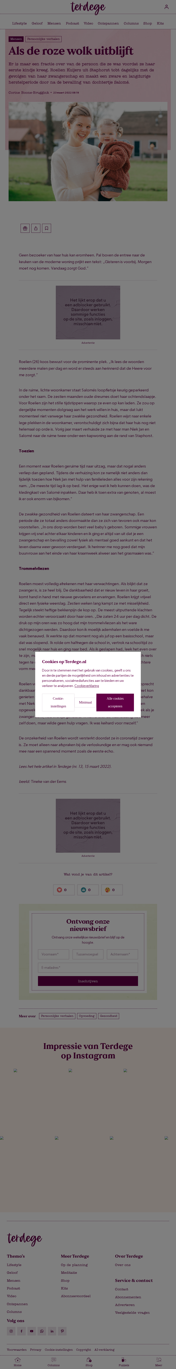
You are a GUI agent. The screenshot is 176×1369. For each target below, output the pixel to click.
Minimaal (85, 702)
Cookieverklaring (86, 686)
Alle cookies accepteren (115, 702)
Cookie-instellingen (58, 702)
